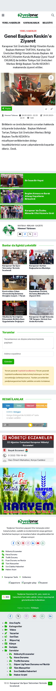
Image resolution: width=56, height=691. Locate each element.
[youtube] (34, 616)
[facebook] (10, 616)
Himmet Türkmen (11, 115)
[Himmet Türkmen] (8, 230)
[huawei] (42, 583)
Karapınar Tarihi (11, 577)
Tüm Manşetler (12, 564)
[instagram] (26, 616)
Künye (12, 644)
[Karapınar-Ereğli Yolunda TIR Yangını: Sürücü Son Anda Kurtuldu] (41, 308)
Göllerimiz (26, 577)
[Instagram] (35, 234)
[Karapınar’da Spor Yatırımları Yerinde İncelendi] (14, 257)
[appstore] (14, 583)
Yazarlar (14, 633)
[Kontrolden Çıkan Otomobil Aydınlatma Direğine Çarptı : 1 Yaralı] (14, 282)
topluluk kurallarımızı (27, 371)
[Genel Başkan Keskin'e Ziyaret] (28, 89)
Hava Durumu (11, 555)
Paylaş (8, 109)
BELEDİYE (48, 23)
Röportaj (14, 640)
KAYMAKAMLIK (31, 23)
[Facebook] (25, 234)
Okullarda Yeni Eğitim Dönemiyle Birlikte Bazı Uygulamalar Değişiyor (13, 319)
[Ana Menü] (3, 15)
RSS (7, 597)
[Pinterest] (23, 543)
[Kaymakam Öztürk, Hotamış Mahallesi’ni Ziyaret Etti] (41, 282)
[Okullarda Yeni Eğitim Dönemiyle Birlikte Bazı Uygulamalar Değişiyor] (14, 308)
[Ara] (52, 15)
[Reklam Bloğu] (28, 491)
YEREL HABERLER (11, 23)
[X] (18, 543)
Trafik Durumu (12, 558)
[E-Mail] (20, 234)
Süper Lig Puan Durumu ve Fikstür (32, 664)
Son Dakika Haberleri (15, 567)
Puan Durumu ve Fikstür (16, 560)
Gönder (8, 362)
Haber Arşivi (11, 570)
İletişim (13, 647)
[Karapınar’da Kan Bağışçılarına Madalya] (41, 257)
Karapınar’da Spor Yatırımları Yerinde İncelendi (11, 268)
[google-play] (29, 583)
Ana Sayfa (14, 623)
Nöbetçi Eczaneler (14, 551)
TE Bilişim (35, 608)
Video (12, 630)
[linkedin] (50, 616)
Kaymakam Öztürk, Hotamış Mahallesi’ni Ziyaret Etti (39, 294)
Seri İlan (13, 637)
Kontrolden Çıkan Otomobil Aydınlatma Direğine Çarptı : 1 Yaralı (13, 294)
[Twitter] (30, 234)
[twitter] (18, 616)
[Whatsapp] (43, 543)
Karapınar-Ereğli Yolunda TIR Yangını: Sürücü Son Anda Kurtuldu (41, 319)
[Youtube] (38, 543)
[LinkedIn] (33, 543)
